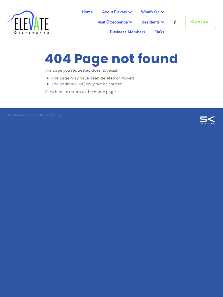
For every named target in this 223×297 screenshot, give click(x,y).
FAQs (159, 32)
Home (87, 12)
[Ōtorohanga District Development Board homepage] (28, 22)
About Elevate (115, 12)
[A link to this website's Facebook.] (175, 22)
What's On (151, 12)
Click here (54, 92)
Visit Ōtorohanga (113, 22)
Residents (151, 22)
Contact (200, 22)
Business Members (127, 32)
